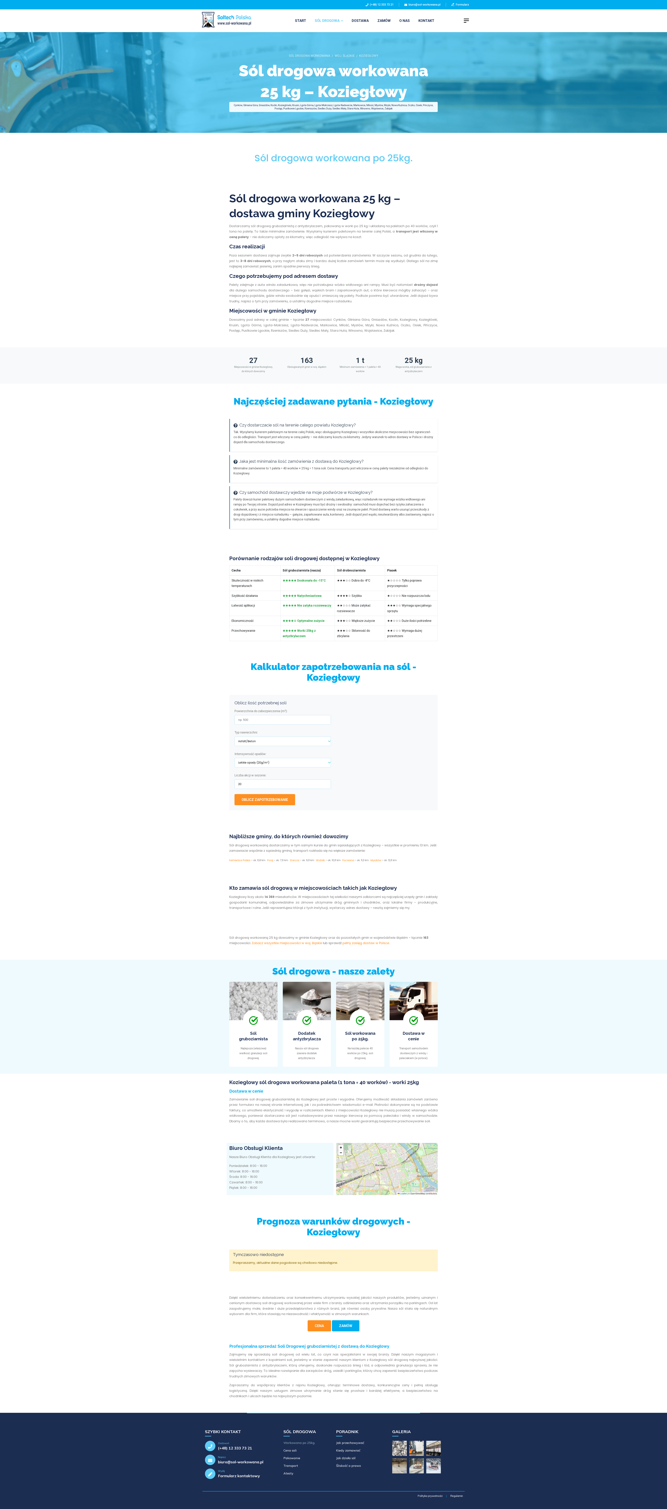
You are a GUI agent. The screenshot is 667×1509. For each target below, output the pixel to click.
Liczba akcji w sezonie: (250, 775)
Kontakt (426, 21)
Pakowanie (291, 1458)
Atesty (288, 1473)
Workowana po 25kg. (299, 1443)
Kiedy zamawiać (348, 1450)
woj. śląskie (345, 55)
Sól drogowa (327, 21)
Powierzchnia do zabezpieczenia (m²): (260, 711)
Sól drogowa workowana (309, 55)
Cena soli (290, 1450)
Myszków (375, 860)
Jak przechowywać (350, 1443)
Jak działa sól (346, 1458)
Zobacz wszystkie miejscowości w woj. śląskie (287, 943)
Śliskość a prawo (348, 1466)
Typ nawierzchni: (246, 732)
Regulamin (456, 1496)
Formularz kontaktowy (239, 1475)
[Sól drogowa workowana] (224, 20)
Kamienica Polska (239, 860)
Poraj (270, 860)
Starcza (294, 860)
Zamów (384, 21)
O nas (404, 21)
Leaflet (403, 1193)
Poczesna (348, 860)
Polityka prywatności (430, 1496)
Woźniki (320, 860)
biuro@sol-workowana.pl (424, 4)
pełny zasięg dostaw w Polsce (366, 943)
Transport (290, 1466)
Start (300, 21)
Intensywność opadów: (250, 754)
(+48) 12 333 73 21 (381, 4)
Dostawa (360, 21)
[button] (340, 1147)
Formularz (461, 4)
